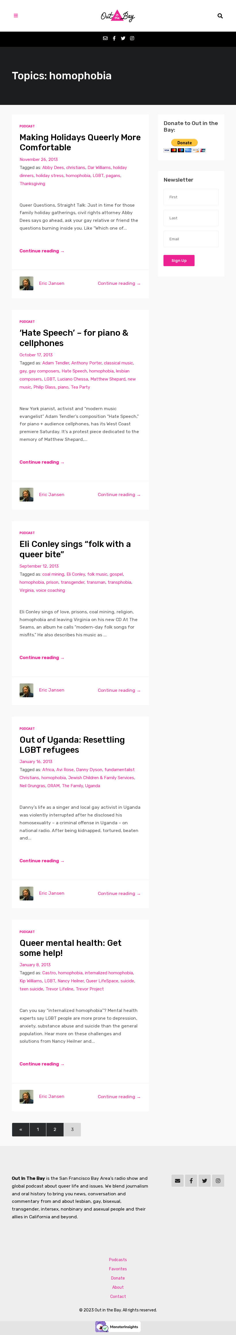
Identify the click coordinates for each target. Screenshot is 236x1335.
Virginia (27, 590)
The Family (72, 785)
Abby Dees (53, 167)
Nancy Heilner (71, 981)
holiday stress (50, 175)
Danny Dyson (89, 769)
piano (63, 387)
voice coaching (50, 590)
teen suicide (31, 989)
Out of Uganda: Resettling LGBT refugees (72, 745)
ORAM (53, 785)
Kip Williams (31, 981)
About (118, 1287)
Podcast (27, 126)
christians (75, 167)
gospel (116, 574)
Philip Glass (44, 387)
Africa (48, 769)
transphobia (119, 582)
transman (96, 582)
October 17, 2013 (36, 355)
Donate (118, 1278)
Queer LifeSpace (102, 981)
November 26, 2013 (39, 159)
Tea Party (80, 387)
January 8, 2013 (35, 964)
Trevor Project (90, 989)
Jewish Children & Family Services (101, 777)
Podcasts (118, 1259)
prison (52, 582)
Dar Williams (99, 167)
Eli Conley (75, 574)
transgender (72, 582)
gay (23, 371)
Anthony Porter (86, 363)
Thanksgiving (32, 183)
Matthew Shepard (107, 379)
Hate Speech (74, 371)
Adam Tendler (55, 363)
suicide (127, 981)
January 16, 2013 (36, 761)
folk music (97, 574)
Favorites (118, 1269)
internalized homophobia (109, 972)
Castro (49, 972)
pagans (113, 175)
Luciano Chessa (72, 379)
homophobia (78, 175)
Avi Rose (65, 769)
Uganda (92, 785)
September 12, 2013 (39, 566)
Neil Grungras (32, 785)
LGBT (98, 175)
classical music (118, 363)
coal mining (53, 574)
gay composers (44, 371)
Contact (118, 1296)
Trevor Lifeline (59, 989)
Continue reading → (42, 250)
